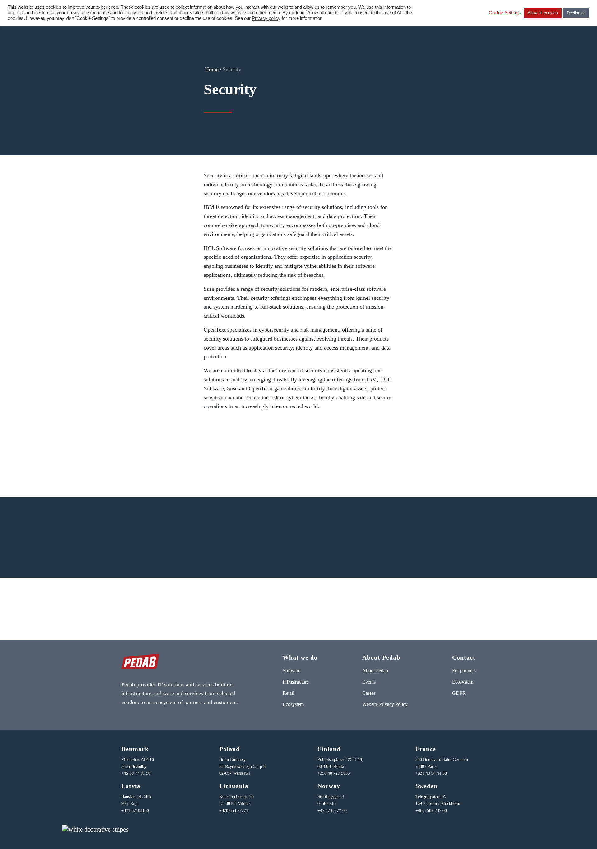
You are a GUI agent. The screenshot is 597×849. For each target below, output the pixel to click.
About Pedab (375, 670)
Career (368, 693)
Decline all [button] (576, 13)
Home (212, 69)
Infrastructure (296, 681)
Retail (288, 693)
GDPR (459, 693)
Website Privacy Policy (385, 704)
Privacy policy (266, 18)
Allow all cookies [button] (543, 13)
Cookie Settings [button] (505, 12)
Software (291, 670)
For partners (464, 670)
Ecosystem (293, 704)
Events (369, 681)
